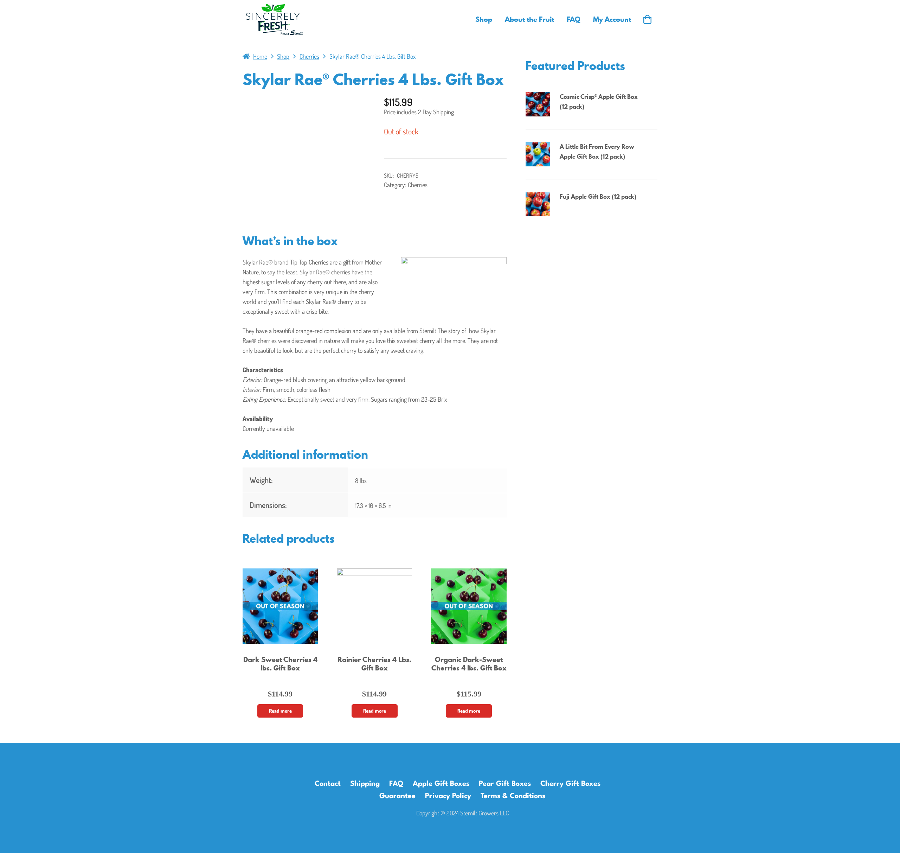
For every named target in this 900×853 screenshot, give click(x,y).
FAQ (396, 784)
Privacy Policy (448, 796)
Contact (328, 784)
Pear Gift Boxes (505, 784)
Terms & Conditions (513, 796)
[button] (496, 19)
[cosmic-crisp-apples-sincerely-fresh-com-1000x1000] (540, 104)
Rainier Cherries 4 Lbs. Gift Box (374, 664)
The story (450, 331)
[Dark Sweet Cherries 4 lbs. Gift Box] (280, 606)
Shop (283, 56)
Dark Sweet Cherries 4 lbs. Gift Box (280, 664)
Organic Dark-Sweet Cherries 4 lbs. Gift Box (469, 664)
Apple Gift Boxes (441, 784)
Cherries (309, 56)
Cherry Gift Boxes (570, 784)
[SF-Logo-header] (274, 19)
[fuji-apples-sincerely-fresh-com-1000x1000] (540, 204)
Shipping (365, 784)
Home (260, 56)
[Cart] (647, 19)
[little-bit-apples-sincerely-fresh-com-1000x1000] (540, 154)
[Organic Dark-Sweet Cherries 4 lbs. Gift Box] (468, 606)
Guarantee (397, 796)
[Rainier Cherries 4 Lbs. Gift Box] (374, 606)
